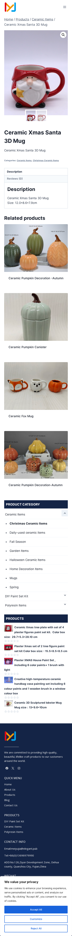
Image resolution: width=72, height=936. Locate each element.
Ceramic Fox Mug (21, 416)
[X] (13, 768)
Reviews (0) (15, 178)
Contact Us (10, 805)
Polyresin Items (15, 605)
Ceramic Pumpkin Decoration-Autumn (36, 485)
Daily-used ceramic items (27, 532)
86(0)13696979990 (22, 855)
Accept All (36, 909)
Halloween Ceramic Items (27, 560)
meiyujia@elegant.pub (24, 848)
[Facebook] (6, 768)
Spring (14, 587)
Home (8, 784)
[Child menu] (65, 513)
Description (14, 171)
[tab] (36, 171)
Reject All (36, 928)
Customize (36, 918)
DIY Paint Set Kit (16, 596)
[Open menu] (64, 7)
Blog (7, 800)
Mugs (13, 578)
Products (9, 794)
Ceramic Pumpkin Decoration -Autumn (36, 278)
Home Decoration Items (26, 569)
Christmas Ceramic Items (46, 160)
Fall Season (18, 541)
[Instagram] (18, 768)
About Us (9, 789)
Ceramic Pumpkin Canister (28, 347)
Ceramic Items (24, 160)
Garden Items (19, 551)
